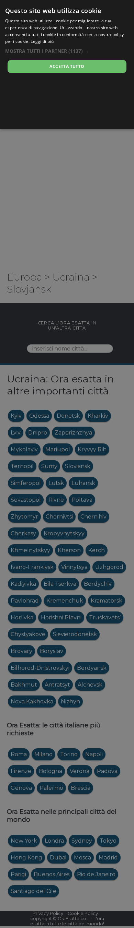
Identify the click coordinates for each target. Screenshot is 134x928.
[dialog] (67, 64)
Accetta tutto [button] (66, 66)
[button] (67, 51)
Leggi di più (42, 41)
